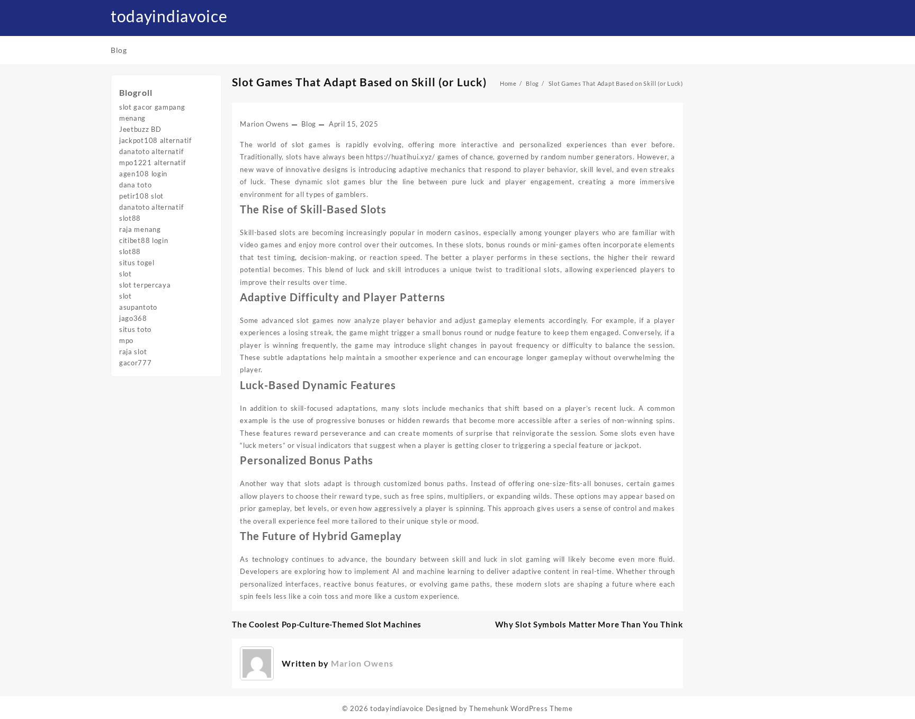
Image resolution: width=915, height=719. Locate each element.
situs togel (137, 262)
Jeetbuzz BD (140, 129)
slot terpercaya (145, 285)
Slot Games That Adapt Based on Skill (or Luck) (359, 81)
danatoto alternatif (151, 151)
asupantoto (138, 307)
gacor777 (135, 362)
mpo (126, 340)
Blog (308, 124)
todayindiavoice (169, 15)
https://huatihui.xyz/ (400, 156)
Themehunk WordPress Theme (521, 708)
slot (125, 273)
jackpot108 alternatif (155, 140)
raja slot (133, 351)
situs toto (135, 329)
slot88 (130, 218)
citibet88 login (143, 240)
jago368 (133, 318)
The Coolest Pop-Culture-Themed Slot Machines (326, 624)
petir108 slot (141, 196)
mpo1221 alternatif (152, 162)
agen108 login (143, 173)
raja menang (140, 229)
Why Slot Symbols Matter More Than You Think (589, 624)
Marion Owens (264, 124)
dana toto (135, 185)
